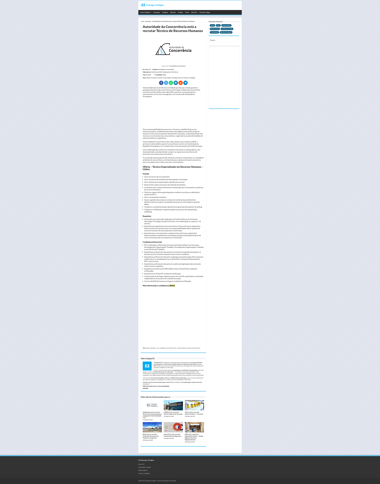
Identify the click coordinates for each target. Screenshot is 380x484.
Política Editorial (143, 470)
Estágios (165, 12)
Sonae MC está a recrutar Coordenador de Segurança (172, 435)
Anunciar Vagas (204, 12)
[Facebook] (161, 83)
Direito (149, 78)
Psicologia (174, 78)
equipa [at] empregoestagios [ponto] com (161, 382)
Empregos (156, 12)
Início (142, 21)
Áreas (187, 12)
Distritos (194, 12)
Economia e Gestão (156, 78)
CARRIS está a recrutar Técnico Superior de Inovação (173, 413)
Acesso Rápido (145, 12)
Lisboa (164, 75)
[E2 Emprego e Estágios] (153, 5)
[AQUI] (172, 285)
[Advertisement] (173, 113)
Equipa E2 (148, 69)
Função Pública (167, 78)
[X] (166, 83)
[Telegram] (185, 83)
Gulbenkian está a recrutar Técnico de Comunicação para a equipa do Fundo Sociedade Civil (152, 414)
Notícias (173, 12)
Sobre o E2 (141, 464)
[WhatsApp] (171, 83)
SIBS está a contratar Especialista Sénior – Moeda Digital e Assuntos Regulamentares (194, 437)
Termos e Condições (144, 473)
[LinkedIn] (176, 83)
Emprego (148, 75)
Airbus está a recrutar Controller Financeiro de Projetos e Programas (150, 436)
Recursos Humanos (183, 78)
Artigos (180, 12)
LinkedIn (145, 388)
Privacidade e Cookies (144, 467)
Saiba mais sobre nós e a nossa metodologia (156, 386)
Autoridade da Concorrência (177, 66)
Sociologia (192, 78)
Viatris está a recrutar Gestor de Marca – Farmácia (194, 413)
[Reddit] (180, 83)
